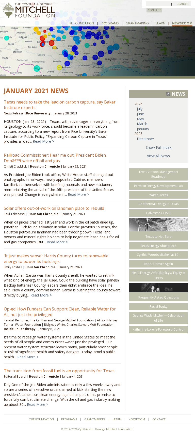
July (139, 108)
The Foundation (80, 23)
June (140, 113)
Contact (159, 419)
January (143, 128)
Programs (110, 23)
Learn (160, 23)
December (145, 138)
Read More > (43, 141)
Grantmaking (137, 23)
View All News (158, 155)
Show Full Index (158, 147)
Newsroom (182, 23)
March (142, 123)
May (140, 118)
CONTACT (154, 10)
